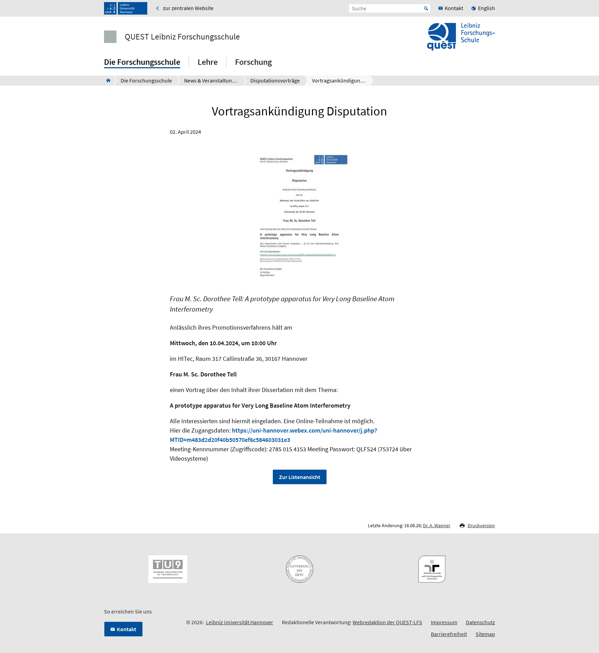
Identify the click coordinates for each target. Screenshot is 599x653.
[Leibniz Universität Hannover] (125, 8)
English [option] (486, 8)
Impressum (444, 622)
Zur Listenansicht (299, 476)
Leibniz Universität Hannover (239, 622)
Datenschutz (480, 622)
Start (426, 8)
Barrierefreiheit (449, 633)
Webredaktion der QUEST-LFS (387, 622)
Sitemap (485, 633)
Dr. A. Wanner (436, 525)
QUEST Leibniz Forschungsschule (182, 37)
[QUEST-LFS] (106, 80)
